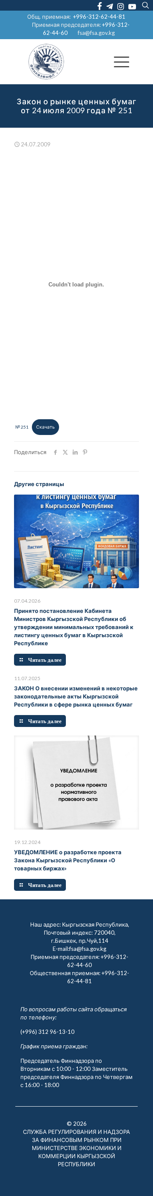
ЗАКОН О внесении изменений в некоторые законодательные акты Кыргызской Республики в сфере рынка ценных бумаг (76, 696)
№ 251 (21, 426)
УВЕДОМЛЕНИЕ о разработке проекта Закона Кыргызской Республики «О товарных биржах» (68, 860)
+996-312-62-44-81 (99, 16)
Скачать (45, 426)
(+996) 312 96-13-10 (47, 1031)
